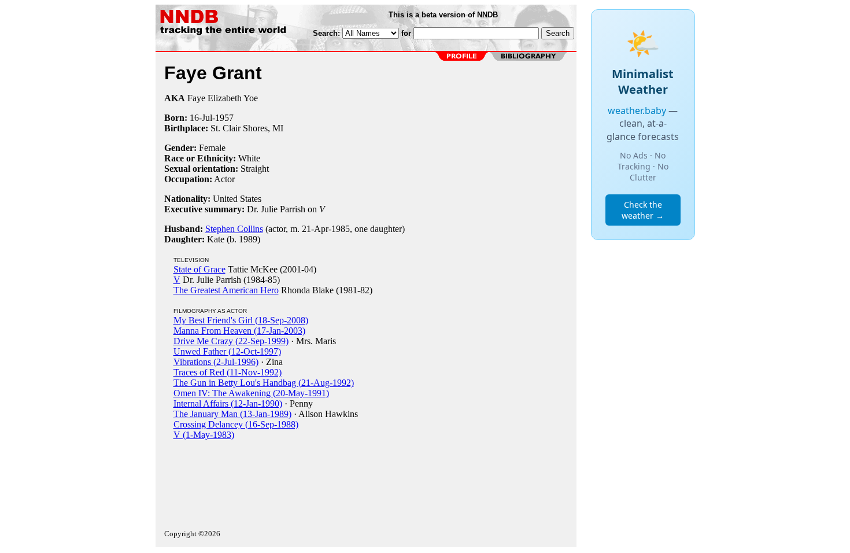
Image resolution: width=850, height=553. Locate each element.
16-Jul (201, 118)
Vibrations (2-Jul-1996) (215, 362)
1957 (224, 118)
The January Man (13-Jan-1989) (232, 414)
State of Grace (199, 269)
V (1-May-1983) (203, 435)
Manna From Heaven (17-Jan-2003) (239, 331)
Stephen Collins (234, 229)
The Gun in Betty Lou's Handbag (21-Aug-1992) (263, 383)
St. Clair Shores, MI (246, 128)
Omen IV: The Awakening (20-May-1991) (251, 393)
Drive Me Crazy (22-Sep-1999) (231, 341)
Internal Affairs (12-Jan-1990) (227, 403)
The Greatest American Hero (226, 290)
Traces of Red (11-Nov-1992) (227, 372)
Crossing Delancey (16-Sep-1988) (235, 424)
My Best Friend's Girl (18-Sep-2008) (240, 320)
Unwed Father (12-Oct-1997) (227, 351)
